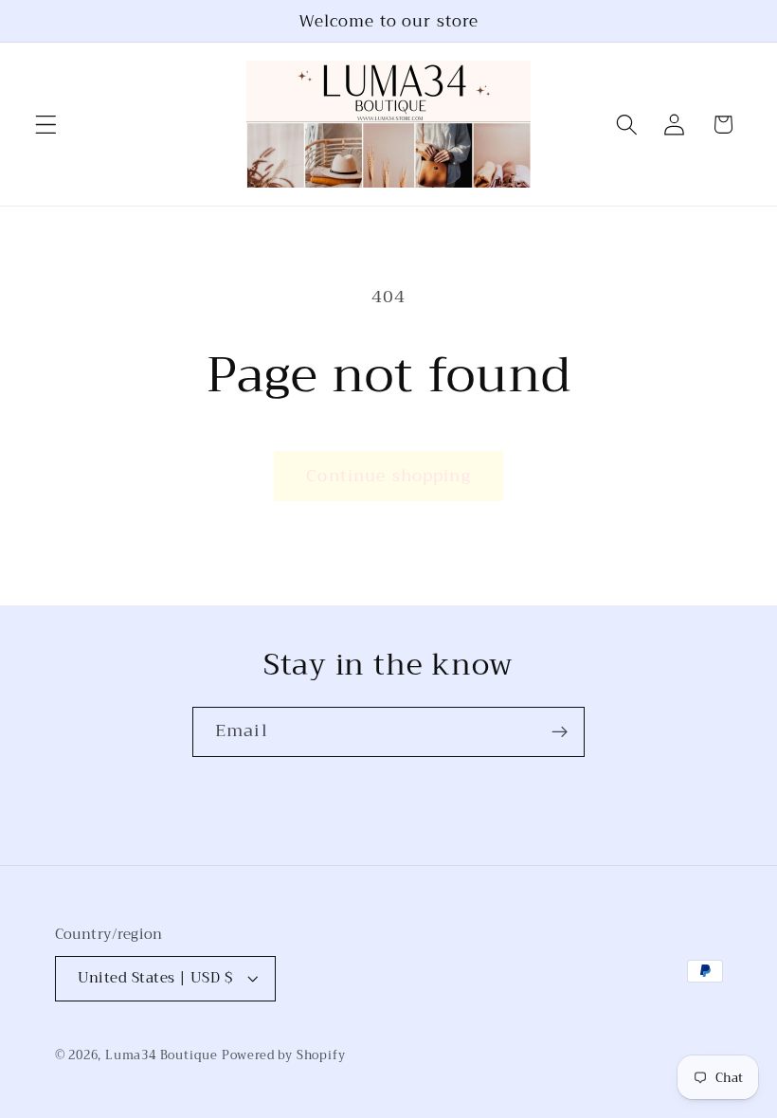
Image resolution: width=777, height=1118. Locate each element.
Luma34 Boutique (163, 1055)
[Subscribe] (559, 732)
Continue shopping (388, 475)
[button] (46, 124)
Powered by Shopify (284, 1055)
